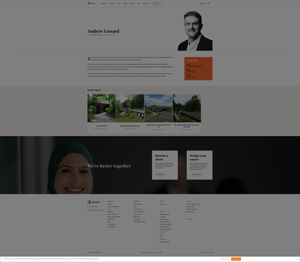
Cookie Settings (225, 259)
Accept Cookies (236, 259)
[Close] (297, 259)
